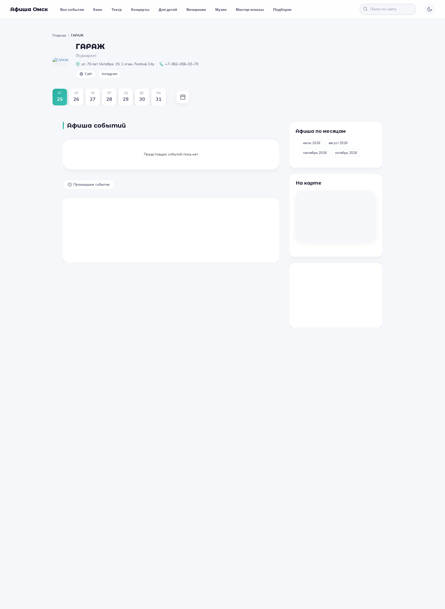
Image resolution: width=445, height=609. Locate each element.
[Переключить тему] (429, 9)
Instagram (109, 74)
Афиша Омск (29, 9)
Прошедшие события (91, 184)
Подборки (282, 9)
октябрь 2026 (346, 153)
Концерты (140, 9)
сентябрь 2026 (315, 153)
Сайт (88, 74)
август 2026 (338, 143)
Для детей (168, 9)
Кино (97, 9)
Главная (59, 35)
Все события (72, 9)
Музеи (221, 9)
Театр (117, 9)
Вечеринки (196, 9)
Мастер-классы (250, 9)
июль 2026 (311, 143)
